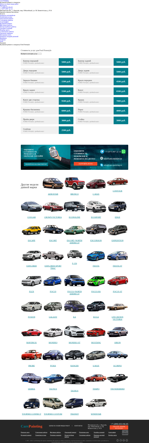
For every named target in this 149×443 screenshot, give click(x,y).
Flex (31, 291)
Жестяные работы (6, 25)
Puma (53, 366)
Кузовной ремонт (6, 23)
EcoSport (96, 217)
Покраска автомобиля (7, 15)
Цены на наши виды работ (9, 4)
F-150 (74, 263)
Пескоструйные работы (8, 27)
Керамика (3, 38)
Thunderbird (117, 389)
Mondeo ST (74, 342)
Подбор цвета (5, 30)
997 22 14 (6, 9)
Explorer (31, 266)
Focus (53, 291)
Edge (117, 217)
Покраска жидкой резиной (9, 36)
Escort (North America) (74, 241)
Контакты (3, 5)
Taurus (74, 391)
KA (74, 317)
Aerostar (53, 194)
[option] (74, 97)
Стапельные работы (7, 31)
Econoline (74, 217)
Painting (31, 426)
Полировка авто (5, 35)
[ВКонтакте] (117, 440)
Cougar (31, 217)
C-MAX (96, 194)
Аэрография (4, 22)
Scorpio (117, 366)
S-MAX (96, 366)
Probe (31, 366)
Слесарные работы (6, 20)
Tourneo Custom (53, 414)
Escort (53, 240)
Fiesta (96, 266)
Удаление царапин (6, 33)
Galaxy (53, 317)
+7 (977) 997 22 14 (113, 152)
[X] (124, 440)
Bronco (74, 194)
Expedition (117, 240)
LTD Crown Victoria (117, 318)
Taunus (53, 389)
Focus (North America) (74, 292)
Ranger (74, 366)
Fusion (31, 317)
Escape (31, 240)
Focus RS (96, 291)
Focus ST (117, 291)
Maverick (31, 342)
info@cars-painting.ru (113, 158)
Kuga (96, 317)
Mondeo (53, 342)
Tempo (96, 389)
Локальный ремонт (6, 18)
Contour (117, 191)
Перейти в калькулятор (36, 164)
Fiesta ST (117, 266)
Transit (74, 414)
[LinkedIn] (127, 440)
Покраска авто (25, 432)
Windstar (96, 414)
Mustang (96, 342)
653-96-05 (6, 7)
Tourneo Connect (31, 414)
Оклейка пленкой (6, 28)
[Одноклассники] (121, 440)
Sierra (31, 389)
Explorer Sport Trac (53, 267)
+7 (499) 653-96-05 (119, 424)
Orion (117, 342)
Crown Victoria (53, 217)
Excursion (96, 240)
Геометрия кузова (6, 17)
